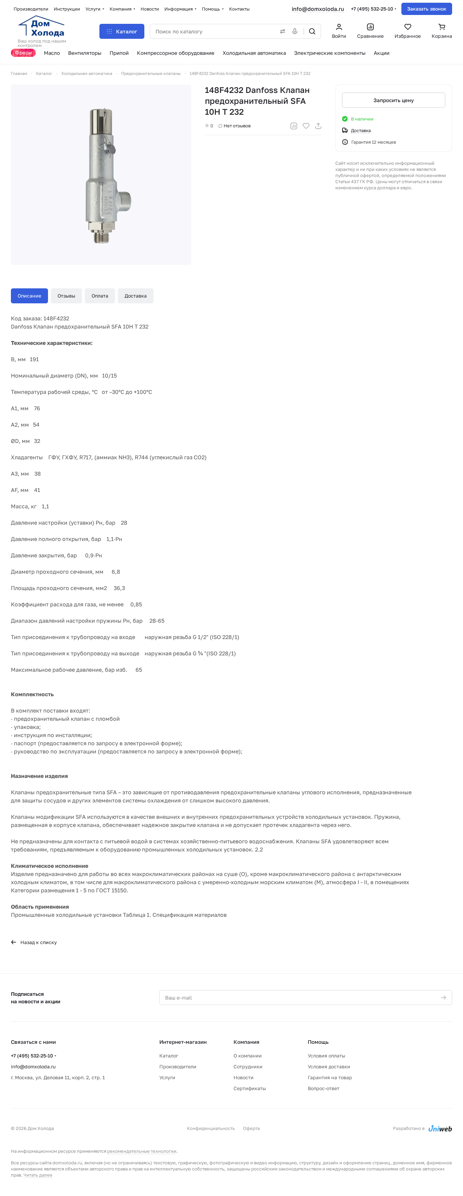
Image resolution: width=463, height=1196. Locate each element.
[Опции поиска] (281, 31)
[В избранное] (306, 126)
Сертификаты (250, 1088)
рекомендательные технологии (141, 1151)
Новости (244, 1077)
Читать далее (37, 1175)
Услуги (167, 1077)
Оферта (251, 1128)
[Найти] (312, 31)
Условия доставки (329, 1066)
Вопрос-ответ (323, 1088)
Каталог (168, 1055)
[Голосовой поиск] (296, 31)
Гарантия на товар (330, 1077)
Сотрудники (248, 1066)
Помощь (318, 1042)
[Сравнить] (293, 126)
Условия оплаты (326, 1055)
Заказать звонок (426, 9)
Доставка (136, 296)
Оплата (100, 296)
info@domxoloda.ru (318, 8)
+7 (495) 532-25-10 (372, 9)
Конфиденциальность (211, 1128)
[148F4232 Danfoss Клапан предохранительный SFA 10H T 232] (101, 174)
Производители (177, 1066)
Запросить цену (393, 100)
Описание (29, 296)
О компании (248, 1055)
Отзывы (66, 296)
